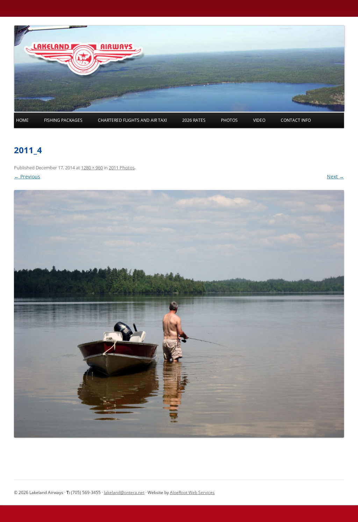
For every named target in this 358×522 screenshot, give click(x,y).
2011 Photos (122, 167)
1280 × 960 (92, 167)
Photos (229, 120)
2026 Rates (194, 120)
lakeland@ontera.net (124, 492)
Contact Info (296, 120)
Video (259, 120)
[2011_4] (179, 314)
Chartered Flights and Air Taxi (132, 120)
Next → (335, 176)
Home (22, 120)
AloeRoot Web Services (192, 492)
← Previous (27, 176)
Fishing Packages (63, 120)
